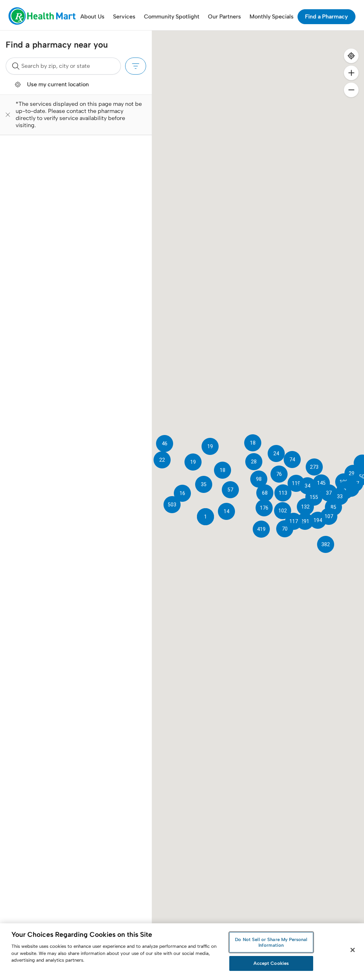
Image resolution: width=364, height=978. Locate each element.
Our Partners (224, 16)
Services (124, 16)
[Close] (352, 950)
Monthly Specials (272, 16)
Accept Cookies (271, 963)
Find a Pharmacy (326, 16)
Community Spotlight (171, 16)
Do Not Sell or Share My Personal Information (271, 942)
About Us (92, 16)
